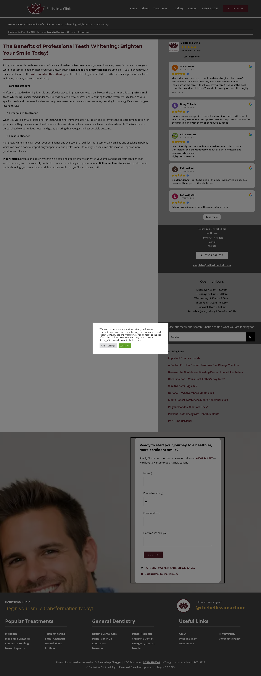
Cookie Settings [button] (108, 345)
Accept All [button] (124, 345)
